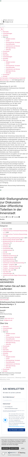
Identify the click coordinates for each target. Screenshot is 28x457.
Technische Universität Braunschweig (13, 262)
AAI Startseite (4, 78)
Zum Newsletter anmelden (16, 430)
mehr (22, 448)
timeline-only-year (8, 270)
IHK (4, 252)
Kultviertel (6, 254)
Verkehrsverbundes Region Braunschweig (14, 275)
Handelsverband (7, 250)
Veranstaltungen (7, 33)
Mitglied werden (10, 39)
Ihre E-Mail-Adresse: (8, 397)
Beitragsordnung (10, 47)
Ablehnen (5, 448)
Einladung (6, 246)
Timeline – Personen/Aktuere (11, 266)
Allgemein (6, 229)
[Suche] (2, 29)
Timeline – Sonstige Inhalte (10, 268)
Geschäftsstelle (10, 44)
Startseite (6, 31)
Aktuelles (5, 35)
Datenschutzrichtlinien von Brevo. (17, 426)
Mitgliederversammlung (9, 255)
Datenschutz (10, 377)
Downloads (6, 51)
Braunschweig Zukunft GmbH (11, 239)
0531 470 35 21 (9, 318)
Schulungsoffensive (8, 259)
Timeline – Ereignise (8, 264)
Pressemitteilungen (8, 257)
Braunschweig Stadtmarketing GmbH (13, 237)
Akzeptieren (14, 448)
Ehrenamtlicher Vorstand (13, 42)
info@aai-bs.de (8, 320)
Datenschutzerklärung (16, 454)
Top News (6, 271)
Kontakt (5, 53)
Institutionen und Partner (13, 46)
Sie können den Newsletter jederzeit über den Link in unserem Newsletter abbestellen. (13, 411)
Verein (7, 40)
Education (6, 245)
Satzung (8, 49)
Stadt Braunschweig (8, 261)
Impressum (3, 377)
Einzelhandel (6, 248)
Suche (1, 23)
